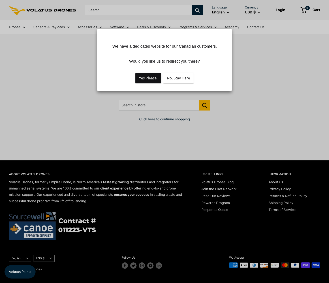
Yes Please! (148, 78)
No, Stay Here (178, 78)
